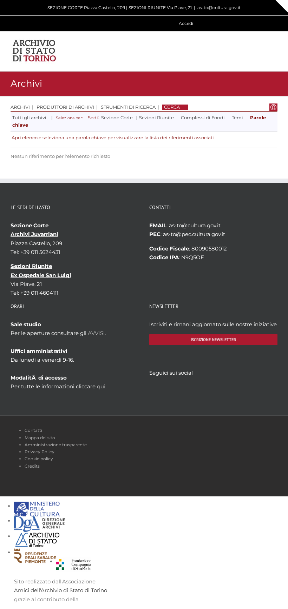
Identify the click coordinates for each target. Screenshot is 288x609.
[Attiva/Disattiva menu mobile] (274, 51)
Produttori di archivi (65, 107)
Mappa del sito (40, 437)
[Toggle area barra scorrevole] (281, 6)
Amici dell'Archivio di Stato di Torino (60, 590)
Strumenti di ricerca (128, 107)
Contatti (33, 430)
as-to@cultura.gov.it (219, 7)
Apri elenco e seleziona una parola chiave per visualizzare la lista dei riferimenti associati (113, 137)
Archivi (20, 107)
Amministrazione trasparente (56, 444)
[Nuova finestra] (73, 561)
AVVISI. (97, 333)
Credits (32, 466)
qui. (101, 386)
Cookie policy (39, 458)
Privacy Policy (39, 451)
